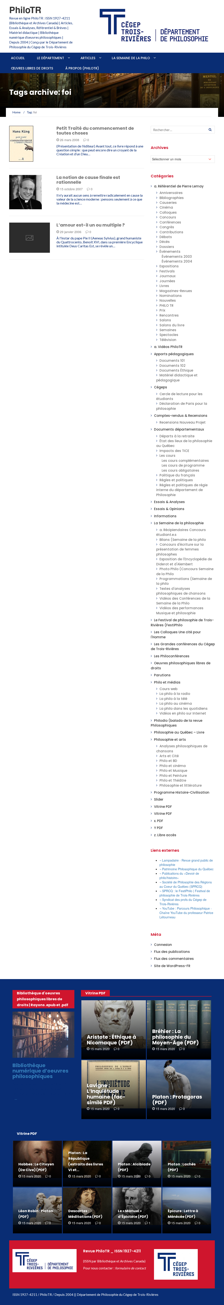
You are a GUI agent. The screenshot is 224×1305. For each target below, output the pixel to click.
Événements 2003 (177, 256)
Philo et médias (167, 682)
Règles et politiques (176, 480)
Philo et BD (168, 760)
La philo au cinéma (175, 703)
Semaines (167, 330)
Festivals (167, 271)
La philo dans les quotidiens (183, 708)
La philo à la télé (173, 698)
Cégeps (160, 387)
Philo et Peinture (173, 775)
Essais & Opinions (169, 509)
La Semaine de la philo (131, 58)
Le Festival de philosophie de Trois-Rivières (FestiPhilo (182, 622)
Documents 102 (172, 365)
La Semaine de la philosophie (179, 523)
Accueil (18, 58)
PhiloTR (25, 9)
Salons (165, 320)
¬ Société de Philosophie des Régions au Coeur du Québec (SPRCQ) (185, 884)
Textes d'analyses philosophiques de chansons (181, 591)
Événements (169, 251)
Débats (165, 237)
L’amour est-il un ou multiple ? (90, 225)
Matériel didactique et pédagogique (177, 377)
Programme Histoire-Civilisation (181, 792)
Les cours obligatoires (180, 470)
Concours (167, 217)
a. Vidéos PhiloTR (168, 346)
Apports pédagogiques (174, 354)
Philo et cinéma (172, 765)
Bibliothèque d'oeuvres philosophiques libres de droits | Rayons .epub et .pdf (42, 999)
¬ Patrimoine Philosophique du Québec (186, 869)
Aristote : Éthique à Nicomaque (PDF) (111, 1039)
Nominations (170, 295)
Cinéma (166, 207)
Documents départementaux (179, 429)
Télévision (167, 340)
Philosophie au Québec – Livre (179, 732)
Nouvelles (167, 300)
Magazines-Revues (175, 291)
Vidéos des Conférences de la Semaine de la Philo (183, 601)
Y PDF (158, 828)
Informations (165, 516)
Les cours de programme (183, 465)
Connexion (163, 944)
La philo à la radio (174, 693)
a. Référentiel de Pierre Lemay (179, 186)
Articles (87, 58)
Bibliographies (171, 198)
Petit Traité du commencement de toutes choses (95, 130)
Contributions (171, 232)
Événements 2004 (177, 261)
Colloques (168, 212)
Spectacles (168, 334)
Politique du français (177, 475)
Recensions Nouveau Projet (182, 422)
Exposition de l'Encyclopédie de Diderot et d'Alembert (184, 561)
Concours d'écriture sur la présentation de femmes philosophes (180, 549)
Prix (162, 310)
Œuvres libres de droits (32, 68)
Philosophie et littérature (180, 785)
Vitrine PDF (163, 806)
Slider (158, 799)
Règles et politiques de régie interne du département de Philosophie (182, 490)
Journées (167, 281)
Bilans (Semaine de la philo (182, 539)
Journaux (167, 276)
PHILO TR (166, 305)
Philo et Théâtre (172, 780)
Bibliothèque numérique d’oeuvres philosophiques (40, 1071)
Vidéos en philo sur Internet (182, 713)
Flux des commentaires (174, 958)
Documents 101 (172, 360)
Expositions (169, 266)
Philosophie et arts (170, 739)
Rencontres (169, 315)
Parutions (23, 159)
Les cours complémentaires (185, 460)
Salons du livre (171, 325)
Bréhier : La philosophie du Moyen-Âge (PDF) (175, 1037)
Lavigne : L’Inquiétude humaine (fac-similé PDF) (106, 1094)
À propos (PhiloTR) (82, 68)
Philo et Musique (173, 770)
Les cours (167, 455)
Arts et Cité (169, 756)
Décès (164, 241)
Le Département (50, 58)
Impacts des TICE (174, 450)
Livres (164, 286)
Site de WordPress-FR (172, 966)
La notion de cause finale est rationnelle (88, 179)
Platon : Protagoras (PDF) (177, 1099)
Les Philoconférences (171, 656)
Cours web (168, 689)
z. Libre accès (165, 835)
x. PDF (158, 821)
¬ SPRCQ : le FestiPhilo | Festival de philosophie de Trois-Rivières (184, 893)
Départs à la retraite (176, 436)
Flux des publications (172, 951)
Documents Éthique (176, 370)
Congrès (166, 227)
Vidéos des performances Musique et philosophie (179, 610)
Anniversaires (171, 192)
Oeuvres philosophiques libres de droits (44, 1054)
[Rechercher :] (183, 129)
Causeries (168, 202)
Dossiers (166, 246)
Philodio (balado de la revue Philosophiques (176, 723)
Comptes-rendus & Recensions (180, 415)
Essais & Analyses (22, 205)
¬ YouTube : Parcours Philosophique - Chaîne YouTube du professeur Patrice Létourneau (186, 912)
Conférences (170, 222)
